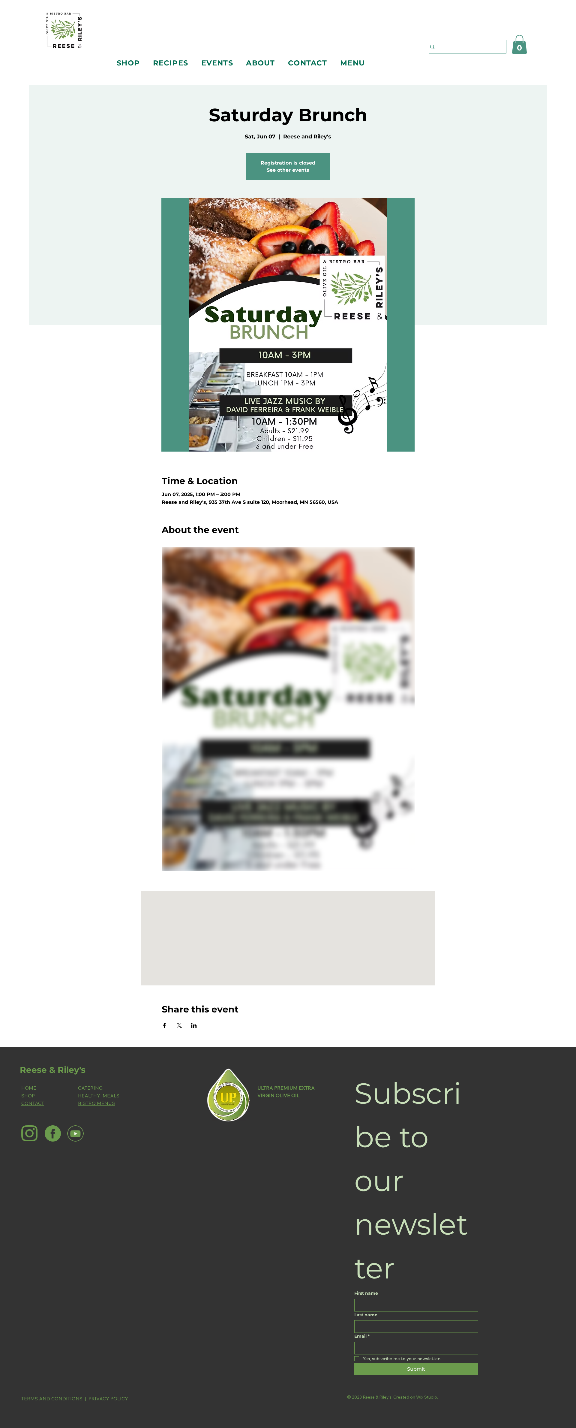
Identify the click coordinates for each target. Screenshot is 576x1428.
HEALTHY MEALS (98, 1096)
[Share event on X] (179, 1025)
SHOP (28, 1096)
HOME (28, 1088)
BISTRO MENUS (96, 1103)
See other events (288, 170)
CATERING (90, 1088)
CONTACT (32, 1103)
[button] (128, 63)
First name (366, 1293)
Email (362, 1336)
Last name (365, 1315)
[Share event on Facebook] (164, 1025)
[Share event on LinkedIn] (194, 1025)
